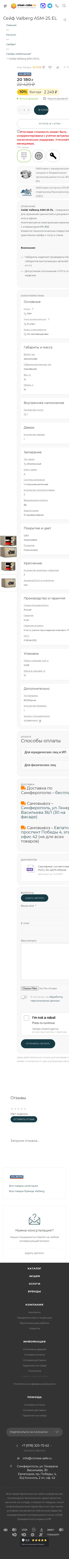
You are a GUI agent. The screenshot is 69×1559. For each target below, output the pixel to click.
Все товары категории (23, 1185)
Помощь (34, 1397)
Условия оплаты (34, 1354)
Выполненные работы (34, 1322)
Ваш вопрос (29, 940)
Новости (34, 1328)
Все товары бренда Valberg (26, 1191)
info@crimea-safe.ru (37, 1458)
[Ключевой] (53, 156)
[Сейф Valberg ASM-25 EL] (8, 540)
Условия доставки (34, 1360)
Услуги (34, 1283)
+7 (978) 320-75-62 (35, 1445)
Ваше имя (28, 905)
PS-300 (44, 226)
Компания (34, 1304)
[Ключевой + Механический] (38, 156)
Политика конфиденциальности (35, 1383)
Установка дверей (34, 1349)
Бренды (34, 1291)
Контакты (34, 1312)
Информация (34, 1341)
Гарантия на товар (34, 1365)
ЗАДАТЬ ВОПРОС (34, 898)
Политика (34, 1370)
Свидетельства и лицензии (34, 1317)
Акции (34, 1276)
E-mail (25, 923)
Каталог (35, 1268)
